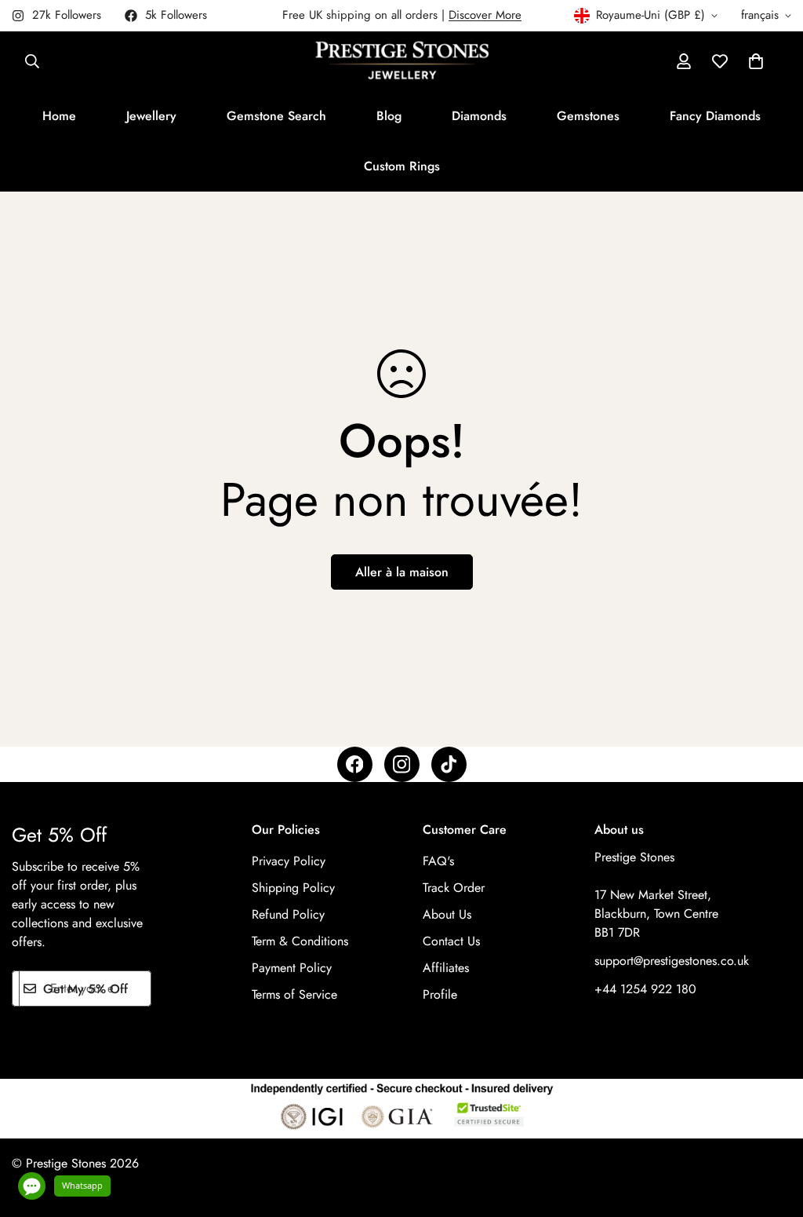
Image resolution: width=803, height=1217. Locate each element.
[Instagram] (402, 764)
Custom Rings (402, 166)
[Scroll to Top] (772, 1131)
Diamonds (479, 116)
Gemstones (588, 116)
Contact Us (451, 941)
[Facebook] (354, 764)
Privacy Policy (288, 861)
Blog (389, 116)
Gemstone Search (276, 116)
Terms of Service (294, 994)
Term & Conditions (300, 941)
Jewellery (151, 116)
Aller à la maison (402, 572)
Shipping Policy (293, 888)
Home (59, 116)
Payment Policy (292, 968)
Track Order (454, 888)
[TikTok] (449, 764)
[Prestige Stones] (402, 61)
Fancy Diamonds (715, 116)
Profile (440, 994)
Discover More (485, 15)
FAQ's (438, 861)
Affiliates (446, 968)
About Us (447, 914)
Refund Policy (288, 914)
